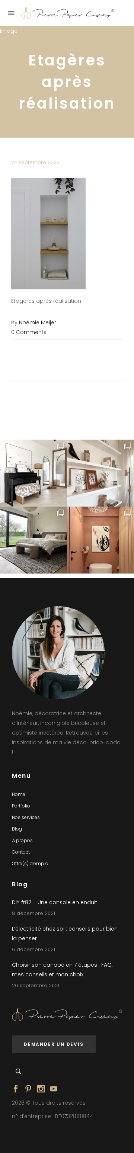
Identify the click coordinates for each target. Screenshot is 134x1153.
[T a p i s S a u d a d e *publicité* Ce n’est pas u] (33, 540)
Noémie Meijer (37, 322)
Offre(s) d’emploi (31, 863)
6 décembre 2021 (33, 949)
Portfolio (21, 806)
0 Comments (29, 332)
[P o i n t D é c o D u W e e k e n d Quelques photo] (100, 540)
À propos (22, 840)
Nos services (26, 817)
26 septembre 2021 (35, 985)
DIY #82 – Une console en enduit (54, 902)
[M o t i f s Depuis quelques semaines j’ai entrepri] (33, 473)
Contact (21, 852)
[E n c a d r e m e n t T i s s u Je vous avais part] (100, 473)
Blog (17, 829)
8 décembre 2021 (33, 913)
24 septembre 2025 (35, 162)
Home (18, 794)
